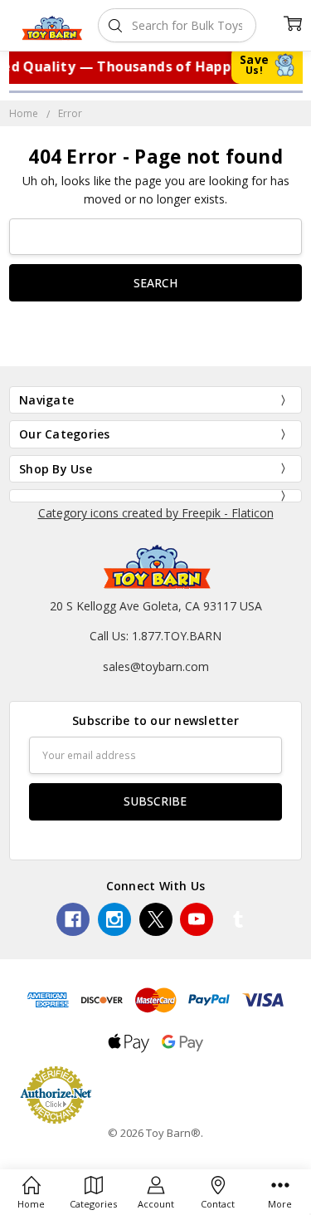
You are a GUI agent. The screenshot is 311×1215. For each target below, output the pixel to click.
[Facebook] (73, 919)
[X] (156, 919)
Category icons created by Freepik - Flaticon (156, 513)
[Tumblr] (238, 919)
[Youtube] (196, 919)
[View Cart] (293, 23)
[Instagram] (114, 919)
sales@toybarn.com (156, 666)
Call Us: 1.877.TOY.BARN (155, 636)
